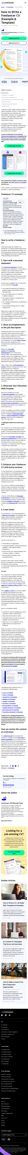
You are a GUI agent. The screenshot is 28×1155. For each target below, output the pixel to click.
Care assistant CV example (7, 1079)
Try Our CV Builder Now (14, 852)
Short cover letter (5, 1061)
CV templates (4, 1024)
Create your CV (14, 38)
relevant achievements (8, 352)
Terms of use (4, 1118)
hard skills (12, 437)
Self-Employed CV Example (10, 710)
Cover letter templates (6, 1052)
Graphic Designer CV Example (11, 708)
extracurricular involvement (9, 403)
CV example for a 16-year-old (8, 1081)
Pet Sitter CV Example (9, 703)
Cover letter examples (6, 1054)
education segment (9, 394)
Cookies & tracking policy (7, 1113)
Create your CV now (14, 146)
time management (13, 415)
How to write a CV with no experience (9, 1032)
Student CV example (6, 1076)
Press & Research (5, 1104)
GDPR (2, 1115)
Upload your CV (14, 43)
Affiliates (3, 1125)
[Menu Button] (25, 2)
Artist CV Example (7, 695)
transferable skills (17, 414)
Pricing (2, 1120)
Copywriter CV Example (9, 697)
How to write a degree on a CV (8, 1034)
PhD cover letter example (6, 1083)
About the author (6, 102)
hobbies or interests (13, 501)
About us (3, 1101)
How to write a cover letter (7, 1056)
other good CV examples (18, 182)
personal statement (10, 267)
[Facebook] (2, 1015)
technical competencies (8, 438)
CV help (3, 1039)
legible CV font (9, 591)
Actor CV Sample (7, 693)
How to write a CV (5, 1029)
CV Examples (9, 7)
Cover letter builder (5, 1049)
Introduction (5, 93)
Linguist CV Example (8, 701)
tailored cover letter (8, 515)
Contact (3, 1122)
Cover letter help (4, 1063)
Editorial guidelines (5, 1106)
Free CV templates (5, 1036)
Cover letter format (5, 1059)
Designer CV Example (8, 699)
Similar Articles (5, 106)
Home (2, 7)
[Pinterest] (9, 1015)
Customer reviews (5, 1108)
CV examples (4, 1027)
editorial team (8, 736)
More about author (6, 820)
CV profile (15, 285)
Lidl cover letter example (6, 1086)
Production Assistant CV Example (12, 712)
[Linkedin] (5, 1015)
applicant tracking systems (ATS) (11, 585)
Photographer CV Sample (10, 705)
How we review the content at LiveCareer (12, 99)
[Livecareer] (7, 1012)
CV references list (12, 503)
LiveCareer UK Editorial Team (9, 32)
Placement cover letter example (8, 1091)
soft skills (18, 437)
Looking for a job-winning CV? (9, 104)
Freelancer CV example (8, 95)
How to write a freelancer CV (9, 97)
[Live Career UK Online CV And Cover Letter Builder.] (8, 2)
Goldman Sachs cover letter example (9, 1088)
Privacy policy (4, 1111)
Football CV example (6, 1074)
